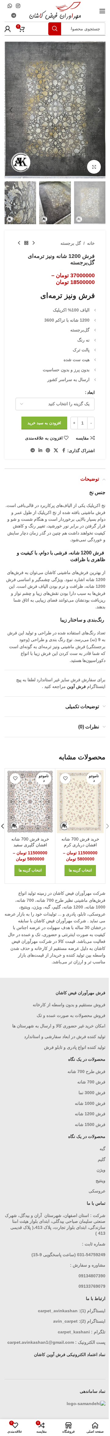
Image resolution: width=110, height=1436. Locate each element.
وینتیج (100, 1180)
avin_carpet (65, 1321)
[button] (99, 110)
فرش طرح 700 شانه (86, 1071)
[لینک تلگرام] (13, 16)
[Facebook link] (63, 450)
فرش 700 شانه (91, 1081)
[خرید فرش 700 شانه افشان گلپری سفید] (30, 801)
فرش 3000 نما (92, 1092)
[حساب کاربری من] (8, 29)
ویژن (101, 1169)
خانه (91, 243)
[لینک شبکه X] (56, 450)
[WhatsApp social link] (10, 6)
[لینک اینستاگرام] (18, 6)
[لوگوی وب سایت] (55, 10)
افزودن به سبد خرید (44, 423)
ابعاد (91, 392)
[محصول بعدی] (19, 243)
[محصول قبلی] (33, 243)
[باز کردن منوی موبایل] (102, 11)
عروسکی (97, 1190)
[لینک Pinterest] (48, 450)
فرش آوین (76, 686)
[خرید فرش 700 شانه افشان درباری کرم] (80, 801)
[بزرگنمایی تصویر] (94, 167)
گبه (102, 1148)
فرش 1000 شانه (90, 1103)
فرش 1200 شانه (90, 1113)
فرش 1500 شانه (89, 1124)
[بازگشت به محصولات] (26, 243)
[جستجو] (54, 28)
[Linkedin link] (40, 450)
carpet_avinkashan (58, 1310)
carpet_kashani (74, 1331)
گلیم (101, 1159)
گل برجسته (71, 243)
